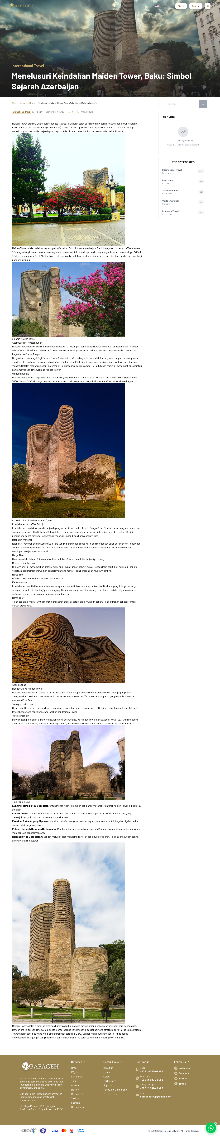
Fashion (75, 1102)
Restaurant (77, 1093)
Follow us (180, 1062)
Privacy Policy (111, 1093)
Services (76, 1062)
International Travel (27, 103)
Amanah (75, 1085)
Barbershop (77, 1106)
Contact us (142, 1062)
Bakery (75, 1089)
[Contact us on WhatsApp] (211, 1128)
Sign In (181, 6)
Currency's (76, 1076)
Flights (75, 1072)
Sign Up (196, 6)
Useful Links (111, 1062)
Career (106, 1076)
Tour (73, 1080)
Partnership (109, 1080)
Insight (107, 1072)
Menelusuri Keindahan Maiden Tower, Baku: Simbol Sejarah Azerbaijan (68, 103)
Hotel (74, 1067)
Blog (14, 103)
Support (107, 1085)
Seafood (75, 1098)
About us (108, 1067)
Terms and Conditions (115, 1089)
